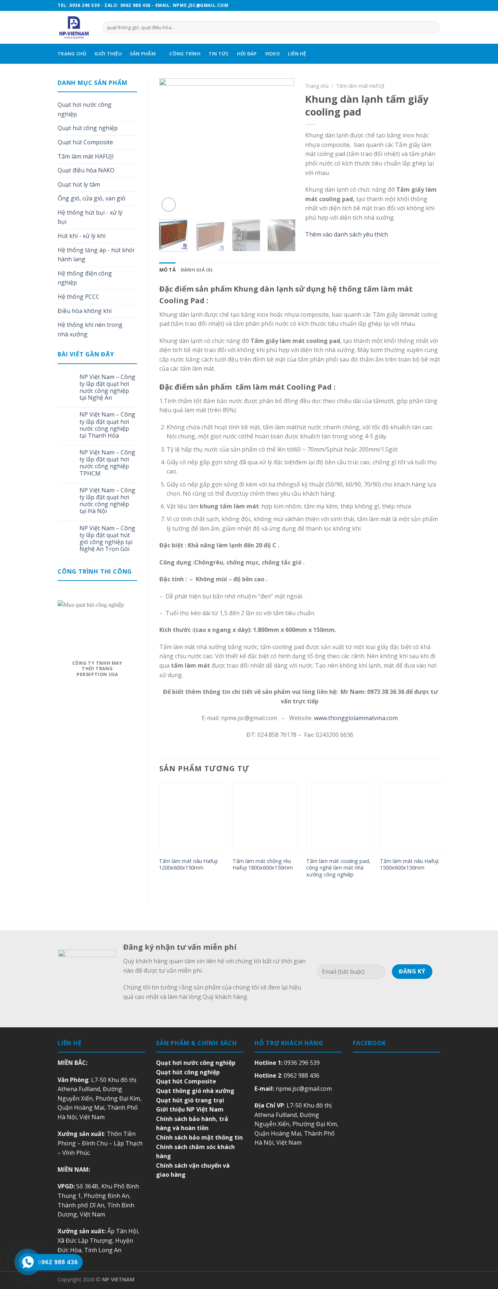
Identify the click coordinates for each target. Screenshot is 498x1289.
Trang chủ (316, 85)
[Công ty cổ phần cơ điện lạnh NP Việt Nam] (75, 27)
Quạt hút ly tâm (79, 184)
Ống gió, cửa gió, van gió (91, 198)
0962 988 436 (301, 1075)
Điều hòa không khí (85, 311)
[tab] (167, 269)
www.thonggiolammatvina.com (356, 718)
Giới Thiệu (108, 53)
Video (272, 53)
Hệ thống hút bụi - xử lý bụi (90, 217)
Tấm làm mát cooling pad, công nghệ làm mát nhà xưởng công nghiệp (338, 868)
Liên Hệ (297, 53)
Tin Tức (219, 53)
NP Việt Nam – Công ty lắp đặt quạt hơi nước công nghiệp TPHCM (107, 463)
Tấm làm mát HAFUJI (86, 156)
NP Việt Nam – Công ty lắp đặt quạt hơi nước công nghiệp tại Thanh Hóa (107, 425)
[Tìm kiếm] (433, 27)
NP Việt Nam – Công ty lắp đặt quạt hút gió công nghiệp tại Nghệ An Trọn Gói (107, 539)
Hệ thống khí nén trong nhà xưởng (90, 329)
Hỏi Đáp (247, 53)
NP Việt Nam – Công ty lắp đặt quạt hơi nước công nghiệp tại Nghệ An (107, 388)
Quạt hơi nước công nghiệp (85, 109)
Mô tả (167, 269)
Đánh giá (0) (196, 269)
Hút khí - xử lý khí (81, 236)
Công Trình (185, 53)
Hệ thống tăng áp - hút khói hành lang (96, 254)
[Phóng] (169, 205)
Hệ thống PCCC (79, 297)
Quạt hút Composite (85, 142)
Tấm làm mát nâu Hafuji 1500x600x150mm (409, 864)
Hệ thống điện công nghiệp (85, 278)
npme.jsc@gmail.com (304, 1089)
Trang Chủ (72, 53)
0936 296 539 (302, 1063)
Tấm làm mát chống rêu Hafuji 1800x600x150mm (263, 864)
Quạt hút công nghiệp (88, 128)
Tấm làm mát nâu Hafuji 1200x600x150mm (188, 864)
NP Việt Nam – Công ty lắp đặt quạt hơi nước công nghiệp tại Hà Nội (107, 501)
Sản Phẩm (143, 53)
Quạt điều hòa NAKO (86, 170)
